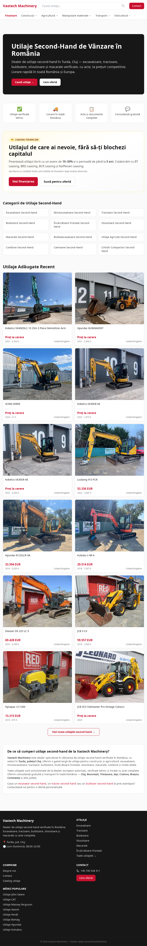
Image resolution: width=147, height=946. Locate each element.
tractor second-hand (64, 783)
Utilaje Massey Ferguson (17, 904)
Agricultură (48, 15)
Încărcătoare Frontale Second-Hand (72, 224)
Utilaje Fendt (10, 914)
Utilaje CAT (9, 899)
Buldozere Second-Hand (20, 223)
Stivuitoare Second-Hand (116, 223)
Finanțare (11, 15)
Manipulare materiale (75, 15)
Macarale (81, 845)
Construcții (27, 15)
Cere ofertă (50, 82)
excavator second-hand (32, 783)
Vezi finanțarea (23, 181)
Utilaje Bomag (11, 919)
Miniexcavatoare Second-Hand (72, 212)
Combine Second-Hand (20, 247)
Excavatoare (83, 825)
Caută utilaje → (24, 82)
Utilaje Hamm (11, 909)
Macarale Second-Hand (20, 237)
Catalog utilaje (11, 880)
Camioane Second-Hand (68, 247)
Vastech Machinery (20, 5)
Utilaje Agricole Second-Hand (119, 237)
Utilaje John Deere (14, 894)
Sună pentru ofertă (57, 182)
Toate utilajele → (86, 855)
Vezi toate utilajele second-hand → (73, 732)
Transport (101, 15)
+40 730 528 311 (90, 870)
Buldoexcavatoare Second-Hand (73, 237)
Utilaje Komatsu (12, 929)
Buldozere (82, 835)
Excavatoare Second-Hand (21, 212)
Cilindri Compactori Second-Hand (118, 249)
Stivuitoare (82, 840)
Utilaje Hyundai (12, 924)
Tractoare (82, 830)
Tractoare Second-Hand (115, 212)
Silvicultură (121, 15)
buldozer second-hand (99, 783)
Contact (136, 6)
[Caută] (123, 5)
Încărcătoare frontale (89, 850)
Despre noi (9, 870)
